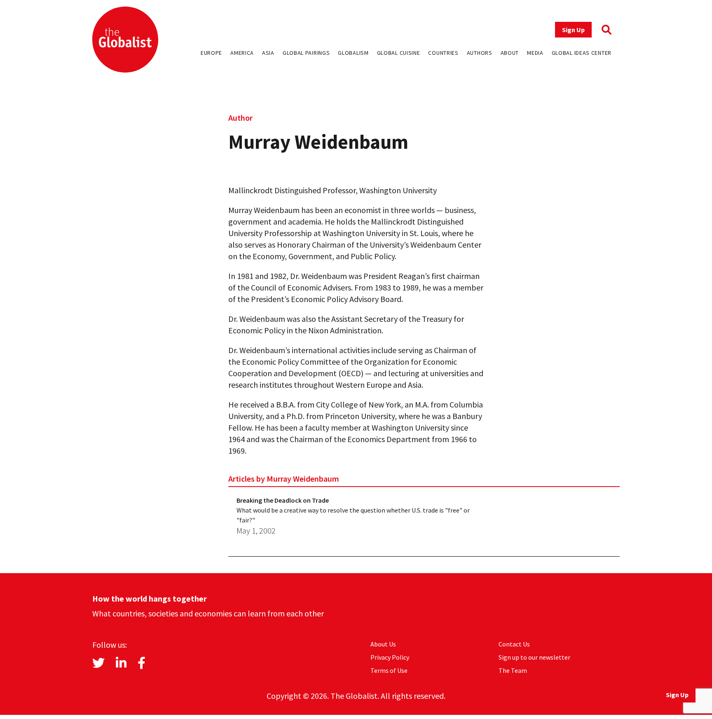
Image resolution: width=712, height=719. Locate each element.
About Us (383, 644)
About (510, 52)
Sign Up (573, 30)
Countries (443, 52)
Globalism (353, 52)
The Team (513, 670)
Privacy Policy (389, 657)
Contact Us (514, 644)
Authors (479, 52)
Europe (211, 52)
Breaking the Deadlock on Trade (283, 500)
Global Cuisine (398, 52)
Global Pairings (306, 52)
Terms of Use (389, 670)
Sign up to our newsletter (534, 657)
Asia (268, 52)
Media (535, 52)
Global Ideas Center (581, 52)
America (242, 52)
